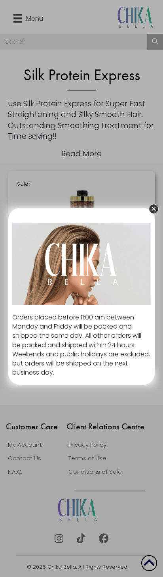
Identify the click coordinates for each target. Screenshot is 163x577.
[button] (154, 209)
